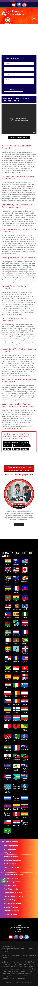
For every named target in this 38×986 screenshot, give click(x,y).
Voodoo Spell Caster (11, 914)
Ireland (7, 643)
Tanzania (16, 626)
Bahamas (25, 591)
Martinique (24, 739)
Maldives (7, 600)
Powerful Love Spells (11, 889)
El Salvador (7, 801)
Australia (16, 564)
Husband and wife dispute (12, 860)
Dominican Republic (24, 652)
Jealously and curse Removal (13, 896)
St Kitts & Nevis (25, 760)
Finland (16, 712)
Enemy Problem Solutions (12, 867)
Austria (24, 696)
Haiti (24, 600)
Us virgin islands (16, 769)
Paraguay (16, 825)
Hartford (7, 442)
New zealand (16, 581)
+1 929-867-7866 (19, 932)
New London (18, 446)
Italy (16, 688)
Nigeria (25, 617)
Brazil (7, 833)
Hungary (25, 712)
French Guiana (25, 730)
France (25, 635)
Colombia (16, 809)
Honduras (16, 800)
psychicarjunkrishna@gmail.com (19, 928)
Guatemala (16, 788)
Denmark (25, 626)
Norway (24, 679)
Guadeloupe (16, 750)
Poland (7, 696)
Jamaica (7, 671)
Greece (25, 688)
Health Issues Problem (11, 856)
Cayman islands (25, 779)
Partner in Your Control (11, 885)
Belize (25, 789)
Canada (24, 573)
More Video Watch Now (19, 137)
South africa (8, 581)
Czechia (7, 704)
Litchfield (15, 442)
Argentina (25, 824)
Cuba (7, 779)
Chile (7, 825)
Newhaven (16, 449)
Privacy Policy (27, 982)
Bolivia (25, 817)
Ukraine (7, 712)
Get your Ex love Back (11, 878)
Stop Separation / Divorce (12, 903)
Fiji (25, 564)
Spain (7, 679)
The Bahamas (16, 780)
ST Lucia (16, 652)
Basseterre (16, 759)
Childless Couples (10, 864)
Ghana (16, 600)
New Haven (7, 446)
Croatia (24, 704)
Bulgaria (24, 720)
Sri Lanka (16, 617)
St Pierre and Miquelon (8, 791)
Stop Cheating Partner (11, 911)
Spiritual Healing (9, 900)
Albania (16, 729)
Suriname (16, 643)
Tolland (26, 446)
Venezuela (24, 809)
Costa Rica (7, 809)
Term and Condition (12, 982)
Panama (7, 661)
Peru (16, 817)
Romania (16, 704)
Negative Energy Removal (12, 882)
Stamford (25, 449)
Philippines (7, 617)
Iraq (7, 688)
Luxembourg (17, 720)
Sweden (7, 635)
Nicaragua (25, 801)
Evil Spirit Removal (10, 853)
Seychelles (24, 581)
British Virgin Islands (25, 769)
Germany (16, 679)
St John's (8, 758)
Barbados (16, 661)
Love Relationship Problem (13, 892)
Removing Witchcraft (11, 907)
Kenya (8, 626)
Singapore (16, 671)
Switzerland (25, 671)
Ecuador (7, 815)
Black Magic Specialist (11, 845)
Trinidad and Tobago (7, 740)
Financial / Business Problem (13, 874)
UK (8, 573)
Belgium (16, 696)
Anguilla (7, 768)
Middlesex (24, 442)
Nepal (25, 609)
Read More (19, 524)
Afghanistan (17, 609)
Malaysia (7, 609)
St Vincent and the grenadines (16, 740)
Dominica (8, 750)
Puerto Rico (25, 662)
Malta (7, 729)
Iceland (7, 720)
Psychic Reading (9, 871)
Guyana (24, 643)
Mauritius (8, 591)
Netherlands (16, 635)
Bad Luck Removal (10, 849)
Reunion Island (16, 591)
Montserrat (24, 749)
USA (16, 573)
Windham (7, 449)
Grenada (7, 652)
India (7, 564)
